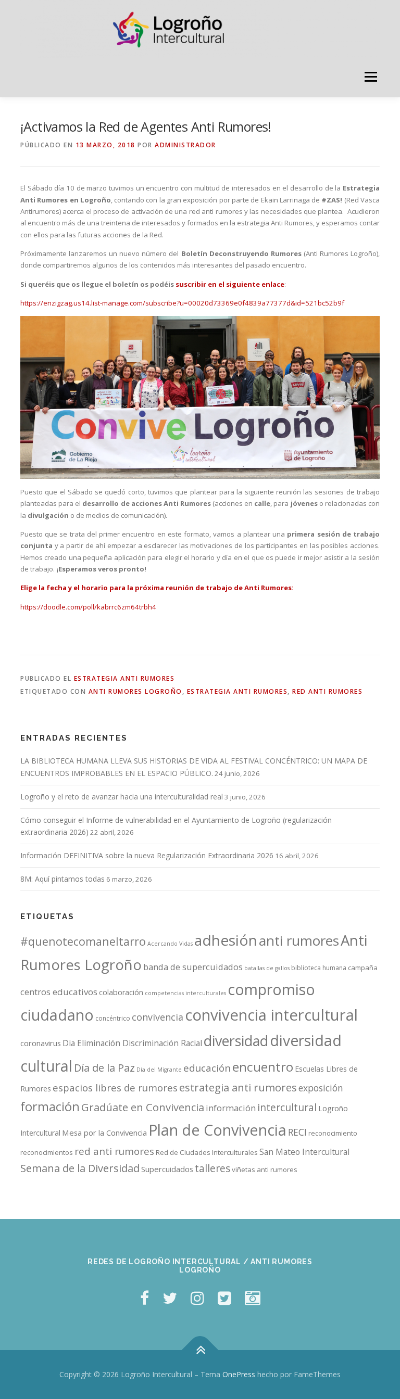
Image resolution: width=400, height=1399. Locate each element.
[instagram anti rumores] (252, 1297)
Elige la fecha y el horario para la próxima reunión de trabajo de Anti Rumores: (157, 587)
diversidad (236, 1040)
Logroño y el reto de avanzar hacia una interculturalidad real (121, 797)
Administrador (185, 145)
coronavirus (40, 1043)
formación (50, 1106)
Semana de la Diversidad (80, 1168)
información (231, 1108)
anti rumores (299, 940)
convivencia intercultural (271, 1014)
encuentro (262, 1066)
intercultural (287, 1107)
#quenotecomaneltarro (83, 941)
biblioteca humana (318, 967)
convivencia (157, 1017)
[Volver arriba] (200, 1350)
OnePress (238, 1374)
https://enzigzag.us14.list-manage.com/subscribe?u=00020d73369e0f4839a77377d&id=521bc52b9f (182, 303)
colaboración (121, 992)
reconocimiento (332, 1133)
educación (207, 1068)
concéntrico (112, 1018)
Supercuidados (167, 1169)
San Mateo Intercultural (304, 1152)
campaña (363, 967)
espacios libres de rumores (115, 1087)
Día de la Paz (104, 1068)
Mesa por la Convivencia (104, 1132)
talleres (212, 1168)
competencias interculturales (185, 993)
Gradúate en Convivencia (142, 1107)
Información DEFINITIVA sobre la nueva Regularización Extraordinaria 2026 (146, 855)
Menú (370, 77)
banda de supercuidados (193, 967)
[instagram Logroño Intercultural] (197, 1297)
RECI (297, 1132)
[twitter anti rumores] (224, 1297)
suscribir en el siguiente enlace (230, 284)
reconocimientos (46, 1152)
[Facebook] (144, 1297)
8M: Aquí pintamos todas (62, 879)
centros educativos (58, 992)
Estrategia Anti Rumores (124, 678)
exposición (320, 1088)
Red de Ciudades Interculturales (207, 1152)
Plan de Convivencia (217, 1130)
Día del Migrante (159, 1069)
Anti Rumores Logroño (135, 691)
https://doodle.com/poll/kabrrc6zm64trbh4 (88, 607)
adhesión (225, 940)
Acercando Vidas (170, 943)
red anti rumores (327, 691)
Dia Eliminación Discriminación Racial (132, 1043)
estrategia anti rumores (237, 691)
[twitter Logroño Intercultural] (169, 1297)
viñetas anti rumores (264, 1169)
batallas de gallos (267, 968)
